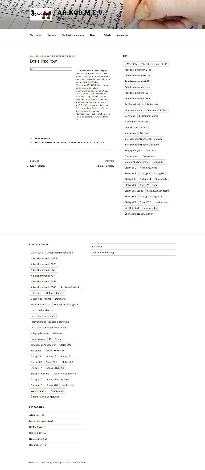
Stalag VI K (130, 185)
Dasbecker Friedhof (157, 110)
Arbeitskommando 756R (137, 98)
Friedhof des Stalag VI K (137, 121)
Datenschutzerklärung (102, 252)
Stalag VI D (161, 179)
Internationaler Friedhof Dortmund (142, 144)
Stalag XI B (130, 202)
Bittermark (152, 104)
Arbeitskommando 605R (154, 64)
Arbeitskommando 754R (137, 87)
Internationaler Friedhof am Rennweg (143, 138)
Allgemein (34, 415)
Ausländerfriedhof (134, 104)
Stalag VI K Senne (134, 190)
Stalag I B (159, 173)
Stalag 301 (159, 162)
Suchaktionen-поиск (73, 35)
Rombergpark (132, 156)
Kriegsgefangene (133, 150)
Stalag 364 (130, 173)
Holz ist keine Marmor (136, 127)
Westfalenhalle (132, 208)
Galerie (107, 35)
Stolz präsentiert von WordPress (71, 462)
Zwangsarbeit (151, 208)
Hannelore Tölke (63, 56)
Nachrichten (35, 444)
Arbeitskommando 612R (137, 81)
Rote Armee (149, 156)
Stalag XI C (146, 202)
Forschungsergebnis (39, 421)
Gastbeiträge (35, 427)
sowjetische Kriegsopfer (137, 162)
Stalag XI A (130, 196)
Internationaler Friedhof (136, 133)
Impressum (96, 246)
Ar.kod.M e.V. (80, 12)
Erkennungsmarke (148, 115)
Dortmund (130, 115)
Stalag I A (145, 173)
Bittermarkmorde (134, 110)
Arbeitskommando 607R (50, 143)
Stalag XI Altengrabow (151, 196)
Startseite (35, 35)
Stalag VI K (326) (95, 143)
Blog (92, 35)
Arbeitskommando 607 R (138, 69)
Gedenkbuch (42, 138)
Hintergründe (36, 439)
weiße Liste (161, 202)
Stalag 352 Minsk (149, 167)
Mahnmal (151, 150)
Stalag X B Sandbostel (158, 190)
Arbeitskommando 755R (137, 92)
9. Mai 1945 (131, 64)
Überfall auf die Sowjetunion (139, 213)
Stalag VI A (75, 143)
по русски (122, 35)
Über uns (51, 35)
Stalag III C (130, 179)
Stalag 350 (130, 167)
